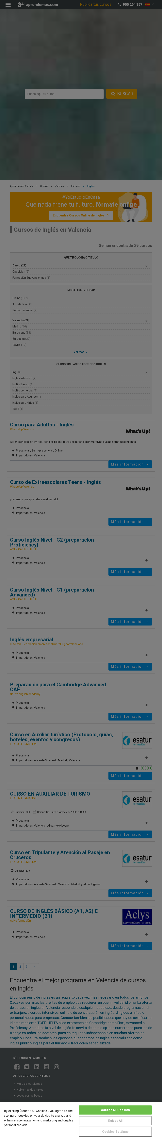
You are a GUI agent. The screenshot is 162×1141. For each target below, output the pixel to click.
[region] (81, 1121)
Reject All (115, 1121)
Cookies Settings (115, 1131)
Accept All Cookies (115, 1110)
